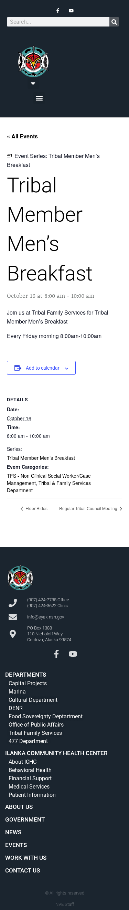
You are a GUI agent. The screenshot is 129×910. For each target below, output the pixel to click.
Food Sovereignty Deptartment (46, 716)
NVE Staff (64, 904)
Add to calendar (43, 368)
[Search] (114, 22)
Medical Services (29, 786)
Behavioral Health (30, 770)
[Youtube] (73, 654)
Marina (17, 691)
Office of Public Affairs (36, 724)
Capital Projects (28, 683)
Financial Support (30, 778)
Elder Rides (35, 508)
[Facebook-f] (56, 654)
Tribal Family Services (35, 733)
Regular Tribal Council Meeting (88, 508)
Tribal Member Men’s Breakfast (41, 457)
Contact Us (22, 870)
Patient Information (32, 795)
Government (25, 819)
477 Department (28, 741)
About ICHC (22, 762)
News (13, 832)
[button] (33, 83)
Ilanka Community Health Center (56, 753)
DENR (16, 708)
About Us (19, 806)
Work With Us (25, 857)
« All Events (22, 136)
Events (16, 845)
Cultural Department (33, 700)
